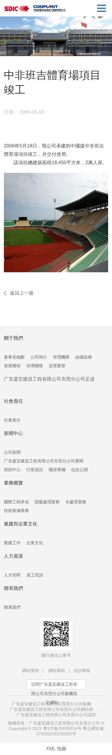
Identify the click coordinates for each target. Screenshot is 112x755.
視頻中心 (12, 469)
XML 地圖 (56, 748)
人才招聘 (12, 575)
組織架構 (83, 357)
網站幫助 (56, 670)
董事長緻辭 (14, 357)
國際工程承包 (16, 501)
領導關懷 (34, 365)
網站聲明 (30, 670)
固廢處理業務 (47, 501)
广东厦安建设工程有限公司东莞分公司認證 (56, 714)
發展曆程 (12, 365)
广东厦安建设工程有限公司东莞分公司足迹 (49, 379)
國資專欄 (57, 469)
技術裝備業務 (16, 510)
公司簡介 (38, 357)
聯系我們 (12, 607)
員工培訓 (34, 575)
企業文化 (34, 542)
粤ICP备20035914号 (62, 728)
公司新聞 (12, 452)
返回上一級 (22, 293)
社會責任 (12, 420)
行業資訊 (34, 469)
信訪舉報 (81, 670)
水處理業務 (75, 501)
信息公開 (79, 469)
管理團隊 (61, 357)
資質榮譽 (57, 365)
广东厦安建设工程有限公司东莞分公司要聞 (43, 461)
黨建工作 (12, 542)
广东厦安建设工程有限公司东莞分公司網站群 (51, 709)
